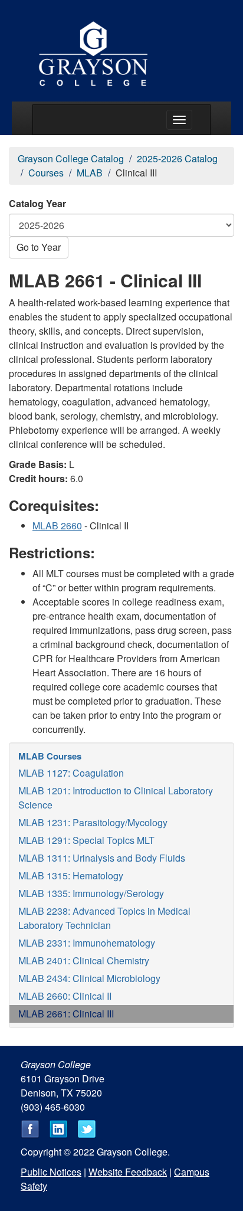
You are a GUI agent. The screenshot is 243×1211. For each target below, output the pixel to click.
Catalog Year (37, 203)
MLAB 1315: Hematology (70, 875)
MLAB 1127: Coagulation (71, 773)
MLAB (90, 172)
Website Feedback (127, 1172)
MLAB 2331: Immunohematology (86, 943)
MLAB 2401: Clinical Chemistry (83, 960)
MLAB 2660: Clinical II (64, 996)
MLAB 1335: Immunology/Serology (91, 893)
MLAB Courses (49, 755)
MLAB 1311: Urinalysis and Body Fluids (101, 858)
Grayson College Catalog (71, 158)
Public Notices (51, 1172)
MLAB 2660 (57, 525)
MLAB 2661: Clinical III (66, 1013)
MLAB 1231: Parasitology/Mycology (93, 822)
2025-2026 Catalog (177, 158)
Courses (46, 172)
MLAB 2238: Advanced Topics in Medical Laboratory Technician (104, 918)
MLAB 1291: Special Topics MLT (86, 840)
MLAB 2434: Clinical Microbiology (89, 978)
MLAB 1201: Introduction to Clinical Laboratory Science (115, 797)
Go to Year (39, 247)
